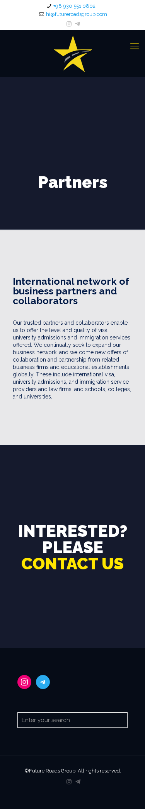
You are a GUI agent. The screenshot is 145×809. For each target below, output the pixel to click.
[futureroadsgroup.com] (72, 53)
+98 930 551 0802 (74, 6)
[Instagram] (69, 24)
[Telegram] (77, 24)
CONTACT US (72, 563)
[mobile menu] (134, 45)
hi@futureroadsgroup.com (76, 14)
